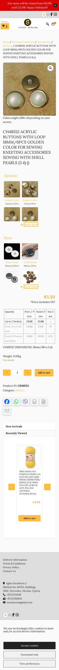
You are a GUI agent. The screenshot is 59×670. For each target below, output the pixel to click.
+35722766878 (14, 598)
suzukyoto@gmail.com (19, 602)
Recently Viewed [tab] (16, 433)
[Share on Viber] (25, 402)
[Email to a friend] (7, 411)
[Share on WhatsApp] (16, 402)
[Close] (55, 5)
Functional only (29, 654)
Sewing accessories (23, 41)
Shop (6, 41)
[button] (50, 68)
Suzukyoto (27, 24)
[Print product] (34, 402)
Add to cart (44, 372)
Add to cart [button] (29, 518)
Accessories (43, 41)
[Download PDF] (44, 402)
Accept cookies (29, 645)
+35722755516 (13, 594)
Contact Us (9, 571)
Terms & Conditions (14, 563)
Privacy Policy (11, 567)
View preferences (29, 663)
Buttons (7, 45)
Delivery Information (15, 559)
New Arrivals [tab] (14, 426)
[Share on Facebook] (7, 402)
